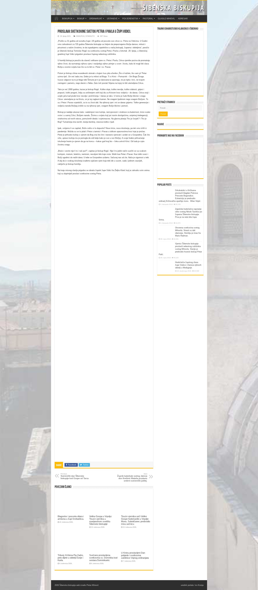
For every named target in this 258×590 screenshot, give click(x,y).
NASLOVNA (56, 18)
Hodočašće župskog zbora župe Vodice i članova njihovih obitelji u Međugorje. (188, 265)
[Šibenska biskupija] (129, 7)
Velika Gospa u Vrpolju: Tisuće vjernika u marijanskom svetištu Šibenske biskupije (100, 520)
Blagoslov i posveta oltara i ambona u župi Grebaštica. (71, 517)
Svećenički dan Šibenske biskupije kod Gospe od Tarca (75, 476)
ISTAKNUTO (90, 36)
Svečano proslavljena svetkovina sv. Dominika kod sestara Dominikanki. (103, 557)
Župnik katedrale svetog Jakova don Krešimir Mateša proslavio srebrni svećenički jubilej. (132, 477)
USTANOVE (112, 18)
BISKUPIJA (67, 18)
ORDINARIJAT (95, 18)
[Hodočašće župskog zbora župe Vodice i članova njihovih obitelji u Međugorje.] (166, 266)
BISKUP (81, 18)
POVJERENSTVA (130, 18)
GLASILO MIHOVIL (166, 18)
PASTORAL (148, 18)
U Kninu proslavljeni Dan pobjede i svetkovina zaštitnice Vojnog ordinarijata (135, 555)
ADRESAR (183, 18)
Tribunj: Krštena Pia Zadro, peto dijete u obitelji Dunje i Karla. (70, 557)
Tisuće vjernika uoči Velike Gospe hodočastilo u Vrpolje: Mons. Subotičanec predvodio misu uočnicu (135, 520)
